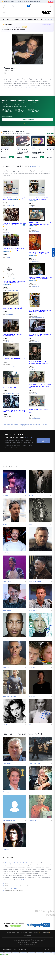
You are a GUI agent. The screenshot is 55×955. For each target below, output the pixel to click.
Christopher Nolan (34, 763)
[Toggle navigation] (4, 13)
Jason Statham (33, 792)
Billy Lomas (22, 29)
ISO (26, 932)
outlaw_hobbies (35, 261)
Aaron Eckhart (33, 610)
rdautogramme (35, 231)
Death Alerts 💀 (27, 935)
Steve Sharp (16, 29)
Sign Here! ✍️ (37, 932)
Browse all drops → (50, 133)
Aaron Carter (7, 581)
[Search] (28, 6)
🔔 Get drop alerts (27, 123)
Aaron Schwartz (33, 667)
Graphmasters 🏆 (46, 932)
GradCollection (9, 341)
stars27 (33, 369)
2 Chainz (5, 495)
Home (42, 19)
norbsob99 (34, 393)
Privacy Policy (27, 942)
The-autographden (10, 205)
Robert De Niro (7, 763)
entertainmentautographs (12, 290)
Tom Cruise (6, 792)
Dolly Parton (32, 820)
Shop (18, 932)
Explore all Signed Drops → (27, 119)
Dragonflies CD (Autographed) (4, 150)
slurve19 (8, 257)
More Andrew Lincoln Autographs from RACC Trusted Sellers (25, 425)
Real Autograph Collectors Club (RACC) (16, 863)
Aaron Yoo (32, 696)
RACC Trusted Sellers (12, 888)
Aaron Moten (7, 639)
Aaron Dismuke (7, 610)
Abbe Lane (6, 725)
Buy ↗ (11, 157)
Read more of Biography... (32, 87)
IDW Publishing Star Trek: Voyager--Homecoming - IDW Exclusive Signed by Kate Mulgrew (23, 151)
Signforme (8, 417)
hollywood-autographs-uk (12, 366)
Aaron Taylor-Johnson (9, 696)
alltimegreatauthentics (37, 418)
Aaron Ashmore (33, 553)
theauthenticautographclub (12, 393)
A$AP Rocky (6, 524)
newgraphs (8, 232)
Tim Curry (6, 849)
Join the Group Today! (43, 440)
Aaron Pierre (6, 667)
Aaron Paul (32, 639)
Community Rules (34, 942)
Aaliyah (31, 524)
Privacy (14, 949)
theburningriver (9, 314)
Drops (22, 932)
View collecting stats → (47, 24)
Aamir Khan (6, 553)
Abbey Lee (32, 725)
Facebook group (21, 879)
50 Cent (31, 495)
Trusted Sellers (36, 166)
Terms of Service (21, 942)
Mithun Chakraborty (9, 820)
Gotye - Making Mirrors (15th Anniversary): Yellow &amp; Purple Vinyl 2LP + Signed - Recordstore (38, 152)
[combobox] (15, 6)
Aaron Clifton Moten (35, 581)
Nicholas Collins (9, 29)
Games (30, 932)
